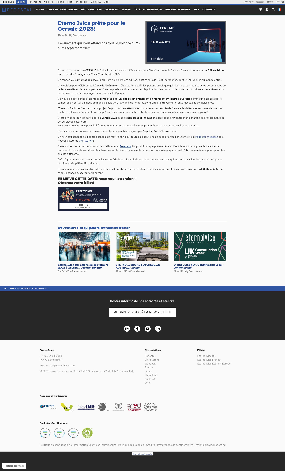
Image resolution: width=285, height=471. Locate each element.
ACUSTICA (96, 2)
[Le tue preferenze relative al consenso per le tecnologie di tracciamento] (14, 466)
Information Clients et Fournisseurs (95, 445)
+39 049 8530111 (53, 360)
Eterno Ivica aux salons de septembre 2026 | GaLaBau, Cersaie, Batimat (83, 266)
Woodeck (212, 137)
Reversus (125, 146)
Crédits (150, 445)
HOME (23, 2)
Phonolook (151, 375)
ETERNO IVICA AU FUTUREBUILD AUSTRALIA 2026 (138, 266)
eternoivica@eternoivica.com (57, 365)
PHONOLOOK (82, 2)
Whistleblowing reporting (210, 445)
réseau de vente (177, 9)
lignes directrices (63, 9)
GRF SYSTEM (35, 2)
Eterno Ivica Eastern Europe (214, 363)
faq (196, 9)
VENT (106, 2)
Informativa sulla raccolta (142, 454)
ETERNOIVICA (7, 2)
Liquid (148, 371)
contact (209, 9)
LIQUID (70, 2)
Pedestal (200, 137)
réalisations (91, 9)
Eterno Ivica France (208, 360)
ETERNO (60, 2)
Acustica (150, 379)
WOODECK (48, 2)
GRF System (86, 140)
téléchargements (148, 9)
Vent (147, 382)
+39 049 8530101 (53, 356)
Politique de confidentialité (56, 445)
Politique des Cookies (131, 445)
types (39, 9)
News (126, 9)
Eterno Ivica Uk (206, 356)
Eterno (149, 367)
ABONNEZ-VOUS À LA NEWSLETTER (142, 312)
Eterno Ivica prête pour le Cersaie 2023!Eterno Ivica (17, 9)
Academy (112, 9)
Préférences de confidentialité (175, 445)
